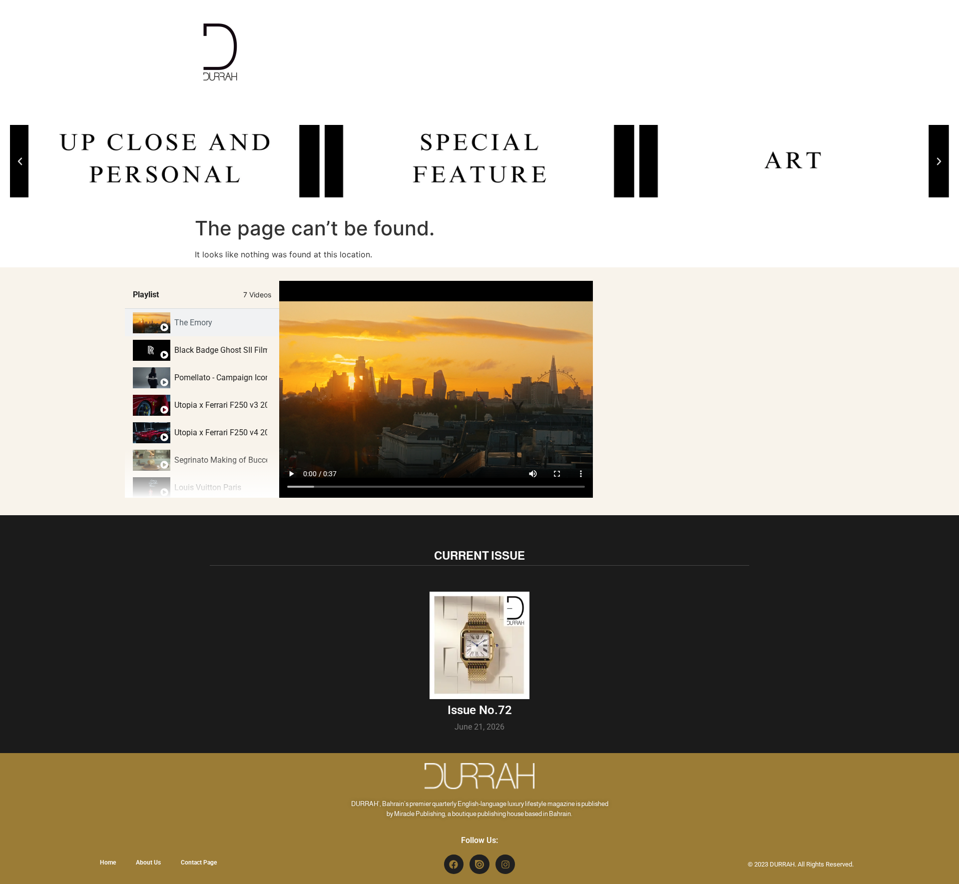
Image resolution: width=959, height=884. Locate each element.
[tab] (202, 322)
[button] (20, 161)
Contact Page (199, 862)
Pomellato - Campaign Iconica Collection (220, 377)
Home (108, 862)
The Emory (193, 322)
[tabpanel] (436, 389)
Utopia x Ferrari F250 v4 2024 (220, 432)
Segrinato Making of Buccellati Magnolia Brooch (220, 460)
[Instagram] (505, 865)
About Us (148, 862)
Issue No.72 (480, 710)
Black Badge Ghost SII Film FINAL (220, 350)
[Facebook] (454, 865)
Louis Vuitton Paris (207, 487)
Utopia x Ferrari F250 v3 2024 (220, 405)
